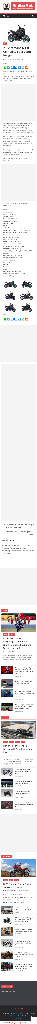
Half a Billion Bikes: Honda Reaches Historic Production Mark (23, 771)
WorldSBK (11, 634)
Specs (5, 43)
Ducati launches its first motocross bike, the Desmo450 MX (24, 804)
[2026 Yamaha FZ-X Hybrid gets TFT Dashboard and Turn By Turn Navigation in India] (7, 921)
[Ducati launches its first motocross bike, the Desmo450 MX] (7, 806)
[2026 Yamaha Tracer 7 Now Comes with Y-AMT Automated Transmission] (18, 868)
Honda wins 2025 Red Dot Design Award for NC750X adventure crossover (22, 793)
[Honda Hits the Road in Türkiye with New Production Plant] (18, 730)
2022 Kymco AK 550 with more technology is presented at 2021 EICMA (19, 526)
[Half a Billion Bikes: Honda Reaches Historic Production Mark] (7, 773)
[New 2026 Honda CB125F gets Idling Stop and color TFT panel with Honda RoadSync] (7, 967)
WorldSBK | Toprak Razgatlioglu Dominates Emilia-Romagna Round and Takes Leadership (17, 643)
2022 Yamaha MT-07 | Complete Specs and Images (18, 533)
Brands (5, 741)
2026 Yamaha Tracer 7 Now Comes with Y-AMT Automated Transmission (17, 887)
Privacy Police (11, 991)
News (22, 741)
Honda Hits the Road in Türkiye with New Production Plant (18, 749)
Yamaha (5, 72)
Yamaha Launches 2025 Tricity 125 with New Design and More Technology (24, 931)
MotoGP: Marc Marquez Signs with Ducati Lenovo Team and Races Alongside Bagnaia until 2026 (24, 670)
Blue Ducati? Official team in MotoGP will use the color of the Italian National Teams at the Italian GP (24, 694)
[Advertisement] (18, 102)
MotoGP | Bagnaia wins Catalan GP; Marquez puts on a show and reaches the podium (24, 706)
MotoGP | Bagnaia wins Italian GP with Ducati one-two (24, 682)
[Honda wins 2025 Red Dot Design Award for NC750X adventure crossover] (7, 794)
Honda (17, 741)
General (11, 741)
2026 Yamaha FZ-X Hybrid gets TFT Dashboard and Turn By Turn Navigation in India (24, 919)
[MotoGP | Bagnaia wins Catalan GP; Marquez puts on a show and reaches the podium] (7, 708)
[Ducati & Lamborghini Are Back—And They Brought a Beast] (7, 783)
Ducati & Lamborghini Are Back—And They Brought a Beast (24, 782)
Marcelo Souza (20, 59)
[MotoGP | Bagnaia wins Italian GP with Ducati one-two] (7, 683)
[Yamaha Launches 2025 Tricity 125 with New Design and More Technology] (7, 932)
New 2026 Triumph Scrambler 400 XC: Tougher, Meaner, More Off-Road (24, 954)
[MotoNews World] (3, 16)
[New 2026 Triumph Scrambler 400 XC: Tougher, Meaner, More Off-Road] (7, 956)
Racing (5, 634)
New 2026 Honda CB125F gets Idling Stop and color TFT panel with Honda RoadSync (24, 966)
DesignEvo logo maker (18, 1023)
